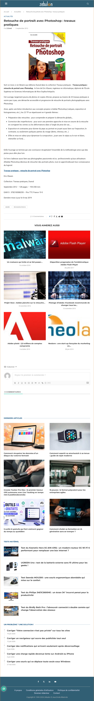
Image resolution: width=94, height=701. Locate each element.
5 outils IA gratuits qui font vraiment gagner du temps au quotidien (23, 530)
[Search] (88, 3)
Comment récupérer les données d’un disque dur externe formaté (21, 454)
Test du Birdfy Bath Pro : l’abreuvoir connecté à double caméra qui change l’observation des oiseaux (55, 608)
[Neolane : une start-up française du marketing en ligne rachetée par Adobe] (69, 326)
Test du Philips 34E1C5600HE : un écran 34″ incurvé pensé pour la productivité (54, 593)
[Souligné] (22, 382)
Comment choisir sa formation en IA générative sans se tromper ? (66, 530)
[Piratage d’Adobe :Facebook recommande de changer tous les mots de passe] (69, 285)
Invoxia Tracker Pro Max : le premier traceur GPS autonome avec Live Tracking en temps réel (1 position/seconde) (23, 492)
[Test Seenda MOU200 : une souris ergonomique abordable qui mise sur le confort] (11, 581)
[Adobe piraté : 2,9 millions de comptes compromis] (25, 326)
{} (46, 383)
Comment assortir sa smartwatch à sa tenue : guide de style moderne (69, 454)
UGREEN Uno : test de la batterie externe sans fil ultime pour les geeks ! (54, 564)
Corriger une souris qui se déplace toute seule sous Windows (38, 661)
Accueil (6, 12)
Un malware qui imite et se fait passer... (25, 262)
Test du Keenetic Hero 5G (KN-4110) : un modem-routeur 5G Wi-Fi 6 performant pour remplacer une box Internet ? (55, 549)
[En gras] (15, 382)
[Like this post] (51, 216)
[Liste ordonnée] (28, 382)
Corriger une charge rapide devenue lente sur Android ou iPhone (40, 654)
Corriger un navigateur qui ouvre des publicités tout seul (36, 638)
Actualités (17, 12)
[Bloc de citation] (35, 382)
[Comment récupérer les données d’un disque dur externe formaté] (24, 436)
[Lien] (42, 382)
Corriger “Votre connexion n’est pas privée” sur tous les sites (38, 630)
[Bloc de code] (39, 382)
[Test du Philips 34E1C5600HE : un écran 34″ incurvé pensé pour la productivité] (11, 596)
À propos (18, 690)
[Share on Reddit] (59, 216)
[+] (49, 383)
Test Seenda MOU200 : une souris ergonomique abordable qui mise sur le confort (53, 578)
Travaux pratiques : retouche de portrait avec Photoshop (27, 171)
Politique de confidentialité (69, 690)
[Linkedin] (49, 681)
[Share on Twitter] (56, 216)
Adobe (7, 207)
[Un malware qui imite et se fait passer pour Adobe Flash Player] (25, 245)
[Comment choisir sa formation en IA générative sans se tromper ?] (70, 512)
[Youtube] (55, 681)
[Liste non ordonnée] (32, 382)
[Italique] (18, 382)
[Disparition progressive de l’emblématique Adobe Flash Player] (69, 245)
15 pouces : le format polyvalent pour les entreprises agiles (67, 491)
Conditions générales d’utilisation (39, 690)
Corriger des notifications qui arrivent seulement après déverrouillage (43, 646)
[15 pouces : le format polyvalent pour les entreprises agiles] (70, 473)
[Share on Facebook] (54, 216)
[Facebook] (38, 681)
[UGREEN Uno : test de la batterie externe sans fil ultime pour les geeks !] (11, 566)
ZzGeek (9, 28)
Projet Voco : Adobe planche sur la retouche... (24, 303)
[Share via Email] (62, 216)
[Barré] (25, 382)
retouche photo (20, 207)
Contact (56, 693)
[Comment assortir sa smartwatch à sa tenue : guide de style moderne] (70, 436)
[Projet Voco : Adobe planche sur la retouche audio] (25, 285)
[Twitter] (44, 681)
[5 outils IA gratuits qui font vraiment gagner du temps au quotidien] (24, 512)
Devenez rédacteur (41, 693)
